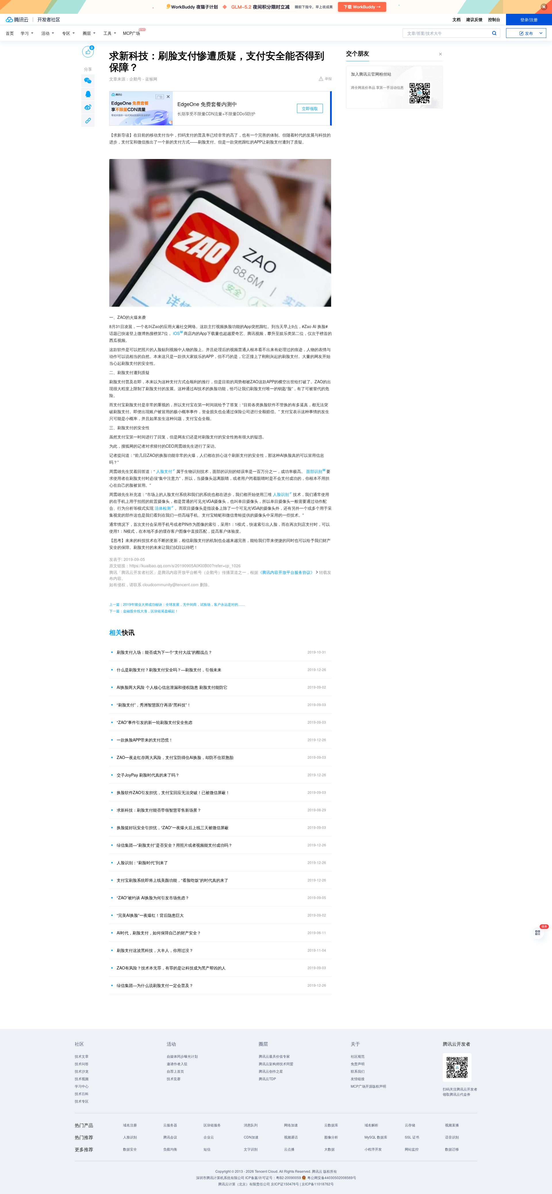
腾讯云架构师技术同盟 (276, 1063)
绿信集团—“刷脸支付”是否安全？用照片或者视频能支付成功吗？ (174, 845)
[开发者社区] (49, 19)
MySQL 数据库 (376, 1136)
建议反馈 (474, 19)
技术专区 (82, 1101)
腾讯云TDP (267, 1078)
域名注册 (130, 1124)
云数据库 (331, 1124)
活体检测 (163, 508)
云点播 (289, 1149)
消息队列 (251, 1124)
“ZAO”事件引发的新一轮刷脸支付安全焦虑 (154, 722)
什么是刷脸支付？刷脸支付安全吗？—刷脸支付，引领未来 (169, 669)
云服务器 (170, 1124)
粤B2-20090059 (289, 1177)
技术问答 (82, 1063)
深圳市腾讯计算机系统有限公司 (220, 1177)
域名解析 (371, 1124)
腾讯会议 (170, 1136)
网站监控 (412, 1149)
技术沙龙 (82, 1071)
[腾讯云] (17, 19)
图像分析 (331, 1136)
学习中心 (82, 1086)
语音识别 (452, 1136)
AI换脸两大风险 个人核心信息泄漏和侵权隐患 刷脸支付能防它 (172, 687)
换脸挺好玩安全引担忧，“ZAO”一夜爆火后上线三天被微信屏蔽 (173, 827)
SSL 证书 (412, 1136)
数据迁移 (452, 1149)
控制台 (494, 19)
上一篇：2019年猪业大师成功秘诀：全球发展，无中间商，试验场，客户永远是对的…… (177, 604)
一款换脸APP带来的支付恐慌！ (145, 740)
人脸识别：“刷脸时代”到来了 (142, 862)
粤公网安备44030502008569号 (331, 1177)
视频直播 (452, 1124)
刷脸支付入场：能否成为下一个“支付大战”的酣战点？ (164, 652)
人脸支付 (164, 471)
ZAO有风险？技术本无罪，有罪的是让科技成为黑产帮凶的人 (171, 968)
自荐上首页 (175, 1071)
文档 (457, 19)
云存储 (410, 1124)
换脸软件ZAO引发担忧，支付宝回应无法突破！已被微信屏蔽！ (173, 792)
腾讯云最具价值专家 (274, 1056)
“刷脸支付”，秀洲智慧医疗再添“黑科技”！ (154, 705)
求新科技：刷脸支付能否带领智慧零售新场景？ (159, 810)
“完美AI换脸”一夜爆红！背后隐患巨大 (150, 915)
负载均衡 (170, 1149)
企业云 (209, 1136)
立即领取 (310, 108)
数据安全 (130, 1149)
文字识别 (251, 1149)
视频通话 (291, 1136)
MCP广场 (131, 33)
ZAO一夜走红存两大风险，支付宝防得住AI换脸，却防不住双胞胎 (175, 757)
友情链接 (358, 1078)
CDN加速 (251, 1136)
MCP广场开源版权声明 (368, 1086)
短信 (207, 1149)
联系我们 (358, 1071)
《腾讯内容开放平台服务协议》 (286, 572)
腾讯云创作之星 (271, 1071)
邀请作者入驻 (177, 1063)
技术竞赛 (174, 1078)
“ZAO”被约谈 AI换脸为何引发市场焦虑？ (153, 897)
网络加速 (291, 1124)
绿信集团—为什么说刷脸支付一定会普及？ (155, 985)
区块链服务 (212, 1124)
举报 (328, 78)
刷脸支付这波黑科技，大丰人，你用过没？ (155, 950)
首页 (10, 33)
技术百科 (82, 1093)
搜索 (494, 33)
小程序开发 (373, 1149)
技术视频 (82, 1078)
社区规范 (358, 1056)
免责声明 (358, 1063)
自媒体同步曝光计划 (182, 1056)
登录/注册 (529, 19)
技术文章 (82, 1056)
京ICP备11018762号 (318, 1183)
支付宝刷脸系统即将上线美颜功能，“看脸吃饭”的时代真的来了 (172, 880)
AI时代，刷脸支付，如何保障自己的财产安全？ (159, 933)
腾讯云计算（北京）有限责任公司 (244, 1183)
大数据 (329, 1149)
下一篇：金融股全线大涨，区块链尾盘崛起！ (143, 610)
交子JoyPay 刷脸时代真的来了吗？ (148, 775)
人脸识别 (281, 494)
